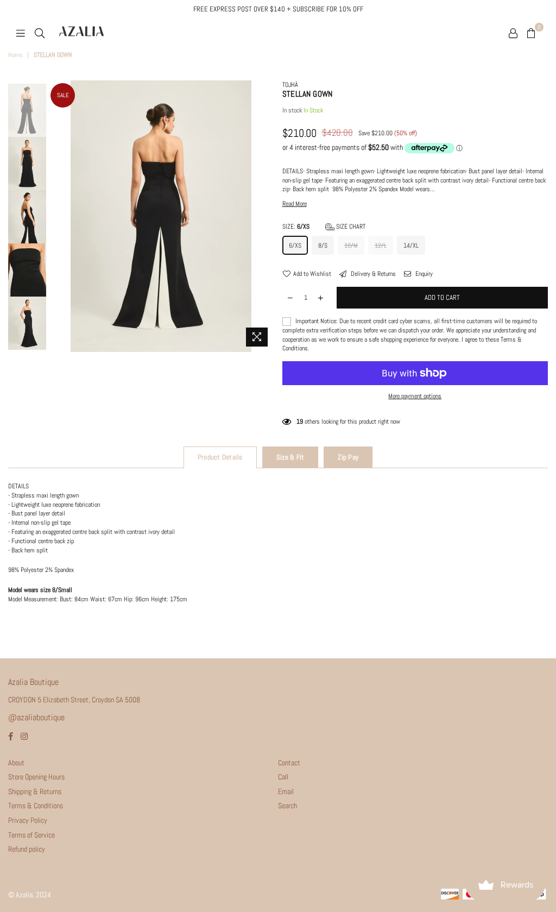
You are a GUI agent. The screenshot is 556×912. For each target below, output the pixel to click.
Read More (294, 203)
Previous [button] (57, 215)
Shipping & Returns (34, 791)
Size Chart (349, 226)
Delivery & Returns (372, 273)
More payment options (414, 396)
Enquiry (423, 273)
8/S (322, 245)
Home (15, 55)
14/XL (411, 245)
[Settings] (513, 32)
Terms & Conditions (35, 805)
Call (283, 777)
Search (287, 805)
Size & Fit (290, 457)
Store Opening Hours (36, 777)
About (16, 763)
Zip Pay (348, 457)
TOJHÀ (290, 84)
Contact (289, 763)
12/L (381, 245)
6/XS (295, 245)
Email (286, 791)
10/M (351, 245)
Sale (63, 95)
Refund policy (26, 849)
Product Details (220, 457)
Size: (323, 226)
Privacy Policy (27, 820)
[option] (161, 216)
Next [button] (266, 216)
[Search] (39, 32)
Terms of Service (31, 835)
